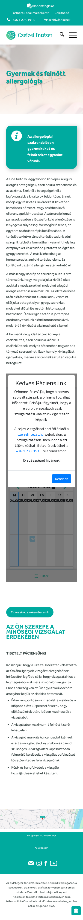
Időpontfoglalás (43, 6)
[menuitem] (40, 6)
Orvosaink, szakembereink (30, 612)
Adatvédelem (41, 848)
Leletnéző (62, 13)
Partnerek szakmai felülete (30, 13)
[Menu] (70, 35)
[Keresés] (59, 35)
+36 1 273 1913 (23, 20)
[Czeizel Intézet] (34, 35)
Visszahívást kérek (57, 20)
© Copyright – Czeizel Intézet (41, 835)
